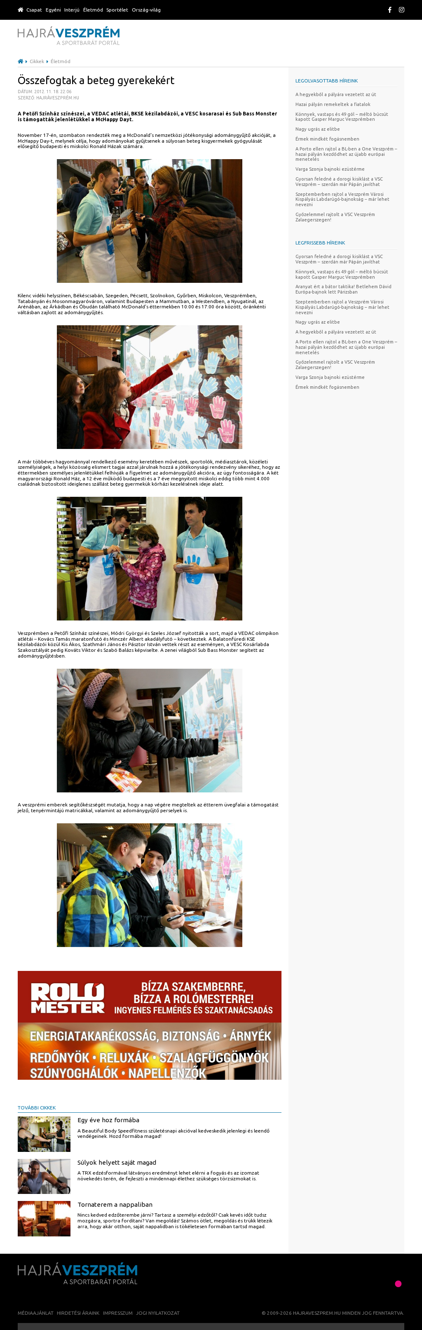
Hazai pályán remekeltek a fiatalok (332, 104)
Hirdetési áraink (78, 1313)
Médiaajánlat (36, 1313)
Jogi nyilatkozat (158, 1313)
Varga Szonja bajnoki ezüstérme (330, 169)
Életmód (93, 9)
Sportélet (117, 9)
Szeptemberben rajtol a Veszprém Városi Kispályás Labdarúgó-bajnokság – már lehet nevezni (342, 199)
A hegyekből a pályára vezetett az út (335, 94)
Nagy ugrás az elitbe (317, 129)
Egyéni (53, 9)
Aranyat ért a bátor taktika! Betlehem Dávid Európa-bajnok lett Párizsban (343, 289)
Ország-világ (146, 9)
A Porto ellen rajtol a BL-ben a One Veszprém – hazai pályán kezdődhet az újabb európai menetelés (346, 154)
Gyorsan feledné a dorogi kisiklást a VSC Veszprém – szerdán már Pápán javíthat (339, 181)
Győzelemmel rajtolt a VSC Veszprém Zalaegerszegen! (335, 217)
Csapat (34, 9)
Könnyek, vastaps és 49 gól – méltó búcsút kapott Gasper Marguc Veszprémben (341, 117)
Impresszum (118, 1313)
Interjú (72, 9)
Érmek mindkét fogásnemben (327, 138)
